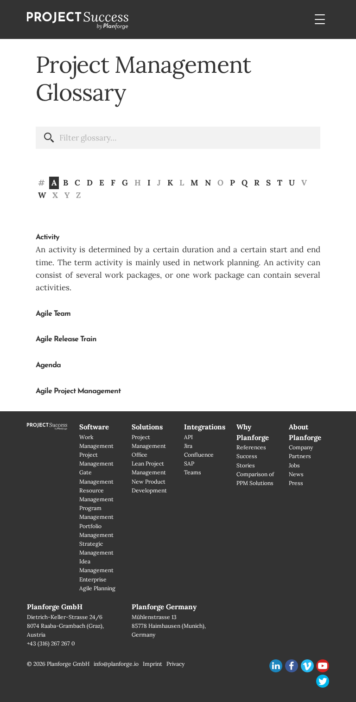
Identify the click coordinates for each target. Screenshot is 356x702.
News (296, 474)
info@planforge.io (116, 663)
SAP (189, 463)
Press (296, 482)
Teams (192, 472)
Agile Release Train (66, 339)
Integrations (204, 426)
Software (94, 426)
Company (301, 447)
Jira (188, 445)
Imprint (152, 663)
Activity (47, 237)
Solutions (147, 426)
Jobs (294, 465)
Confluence (199, 454)
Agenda (48, 365)
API (188, 437)
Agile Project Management (78, 391)
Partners (300, 456)
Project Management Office (149, 446)
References (251, 447)
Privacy (175, 663)
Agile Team (53, 314)
